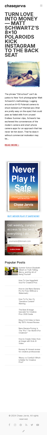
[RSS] (26, 424)
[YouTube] (37, 424)
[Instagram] (15, 424)
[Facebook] (9, 424)
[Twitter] (31, 424)
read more (12, 145)
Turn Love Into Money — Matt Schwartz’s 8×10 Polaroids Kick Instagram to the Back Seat (22, 34)
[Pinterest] (20, 424)
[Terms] (23, 431)
